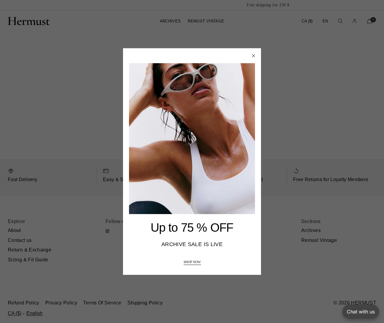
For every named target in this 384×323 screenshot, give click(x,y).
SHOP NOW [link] (192, 262)
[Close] (253, 55)
